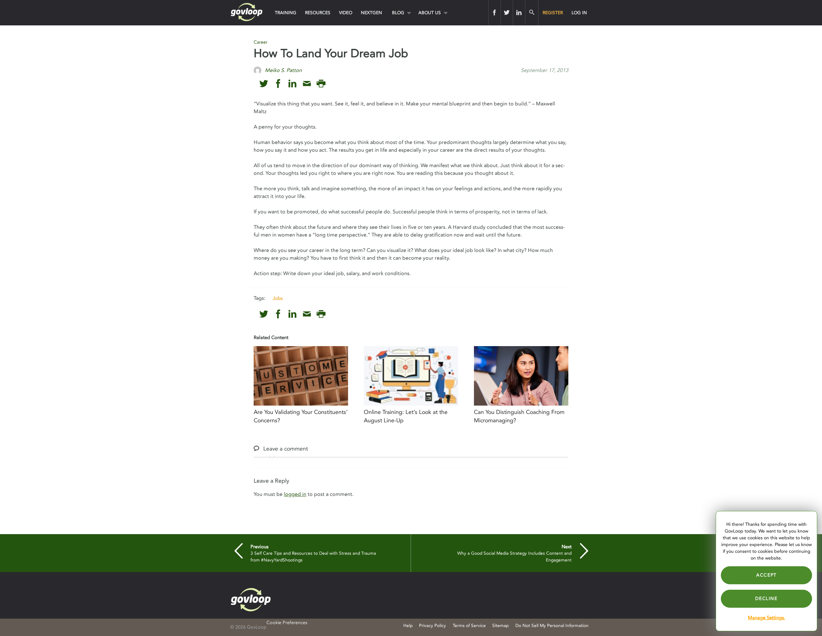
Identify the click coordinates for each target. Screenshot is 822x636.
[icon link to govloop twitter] (263, 83)
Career (260, 42)
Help (408, 626)
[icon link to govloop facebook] (278, 83)
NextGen (371, 13)
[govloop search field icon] (531, 12)
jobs (278, 298)
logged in (295, 494)
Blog (398, 13)
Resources (317, 13)
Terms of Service (469, 626)
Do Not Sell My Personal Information (552, 626)
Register (553, 13)
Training (285, 13)
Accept (766, 575)
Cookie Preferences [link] (287, 623)
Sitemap (500, 626)
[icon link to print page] (321, 83)
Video (345, 13)
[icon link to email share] (306, 83)
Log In (579, 13)
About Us (429, 13)
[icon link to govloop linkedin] (292, 83)
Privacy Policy (432, 626)
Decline (766, 599)
